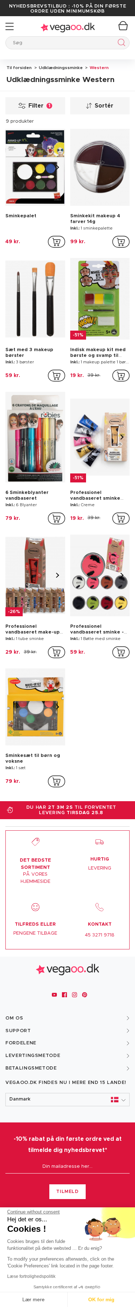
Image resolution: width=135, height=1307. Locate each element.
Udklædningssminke (60, 67)
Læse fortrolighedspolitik (31, 1276)
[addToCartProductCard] (56, 242)
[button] (67, 1099)
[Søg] (120, 43)
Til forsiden (19, 67)
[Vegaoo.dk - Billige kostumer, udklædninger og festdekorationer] (68, 26)
